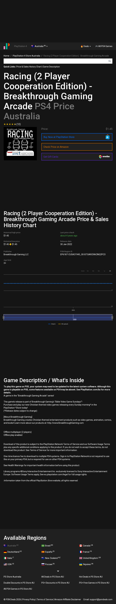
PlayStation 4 (20, 46)
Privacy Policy (28, 599)
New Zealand (52, 558)
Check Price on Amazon (56, 146)
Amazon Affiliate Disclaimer (67, 599)
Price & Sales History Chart (29, 66)
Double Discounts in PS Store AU (19, 583)
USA (10, 564)
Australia (40, 46)
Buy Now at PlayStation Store (59, 137)
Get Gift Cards (51, 156)
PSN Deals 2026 (13, 599)
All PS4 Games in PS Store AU (18, 589)
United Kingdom (92, 558)
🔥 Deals (85, 46)
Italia (10, 558)
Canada (88, 545)
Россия (50, 564)
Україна (88, 564)
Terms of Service (45, 599)
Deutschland (14, 551)
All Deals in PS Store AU (52, 577)
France (87, 551)
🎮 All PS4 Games (103, 46)
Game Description (51, 66)
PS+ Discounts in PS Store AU (55, 583)
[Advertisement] (58, 21)
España (49, 551)
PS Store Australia (12, 577)
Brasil (49, 545)
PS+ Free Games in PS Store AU (94, 583)
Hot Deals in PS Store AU (91, 577)
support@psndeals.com (101, 599)
